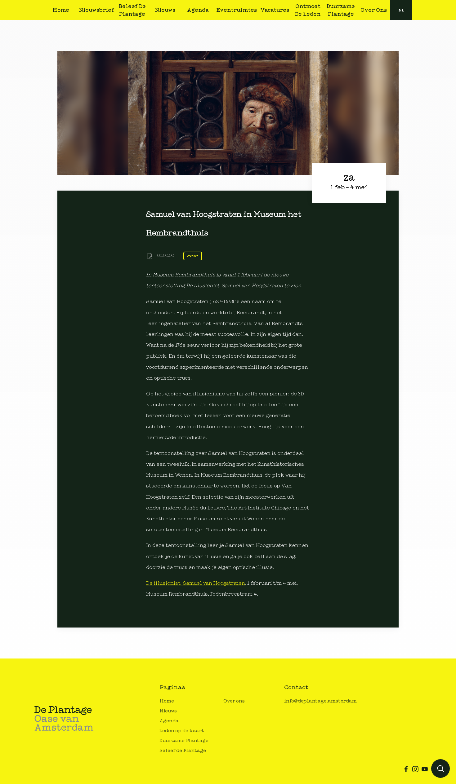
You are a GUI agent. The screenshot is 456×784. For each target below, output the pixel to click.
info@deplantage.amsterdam (320, 701)
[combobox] (401, 10)
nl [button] (401, 10)
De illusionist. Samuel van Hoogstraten (195, 583)
